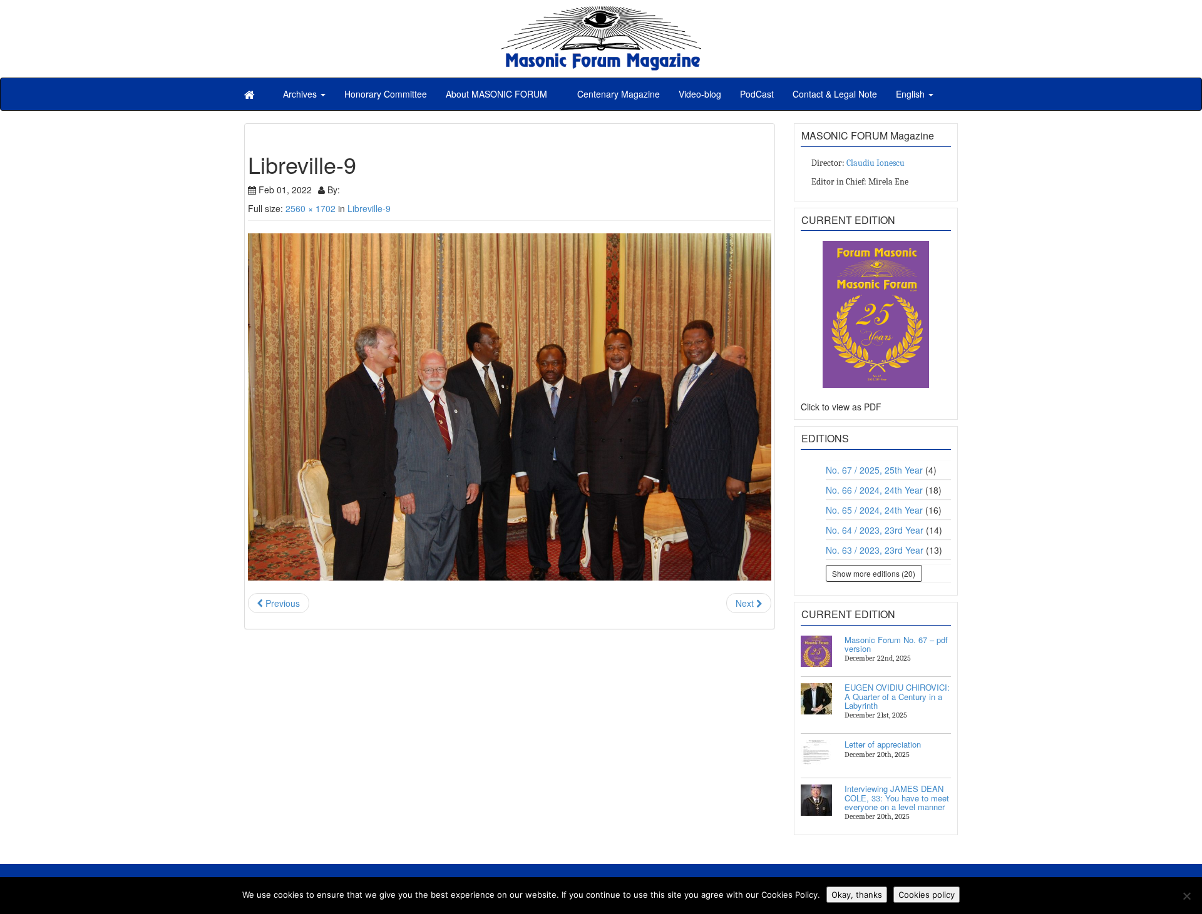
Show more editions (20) (873, 573)
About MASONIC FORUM (496, 94)
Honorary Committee (385, 94)
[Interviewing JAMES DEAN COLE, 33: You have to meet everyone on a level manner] (816, 800)
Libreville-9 (369, 208)
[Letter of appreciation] (816, 755)
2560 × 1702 (310, 208)
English (911, 94)
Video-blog (700, 94)
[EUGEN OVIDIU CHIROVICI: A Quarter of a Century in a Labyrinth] (816, 698)
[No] (1186, 896)
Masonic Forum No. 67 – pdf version (896, 644)
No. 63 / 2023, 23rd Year (874, 550)
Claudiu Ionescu (875, 163)
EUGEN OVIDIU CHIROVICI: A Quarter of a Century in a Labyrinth (897, 696)
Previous (281, 603)
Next (746, 603)
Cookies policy (926, 895)
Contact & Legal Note (835, 94)
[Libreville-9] (509, 407)
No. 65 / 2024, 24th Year (874, 510)
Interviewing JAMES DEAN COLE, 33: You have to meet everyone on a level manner (897, 798)
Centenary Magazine (617, 94)
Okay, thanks (856, 895)
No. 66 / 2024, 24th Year (874, 490)
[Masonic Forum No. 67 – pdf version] (816, 651)
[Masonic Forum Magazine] (601, 12)
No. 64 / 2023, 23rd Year (874, 530)
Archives (301, 94)
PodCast (757, 94)
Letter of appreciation (883, 744)
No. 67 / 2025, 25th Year (874, 470)
